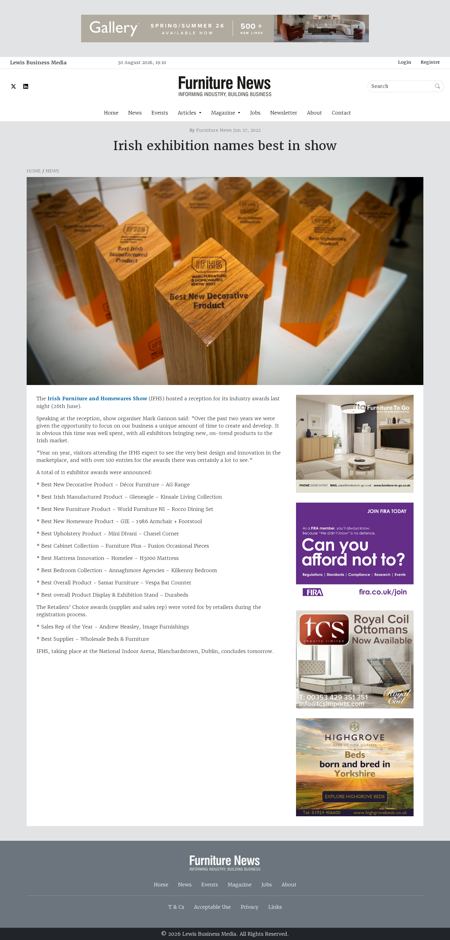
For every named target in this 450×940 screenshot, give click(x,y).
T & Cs (176, 907)
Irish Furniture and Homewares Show (98, 398)
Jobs (255, 113)
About (314, 113)
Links (275, 907)
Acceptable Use (212, 907)
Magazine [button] (224, 113)
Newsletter (283, 113)
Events (160, 113)
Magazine (240, 884)
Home (111, 113)
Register (430, 62)
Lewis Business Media (38, 62)
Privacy (249, 907)
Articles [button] (188, 113)
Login (404, 62)
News (135, 113)
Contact (341, 113)
